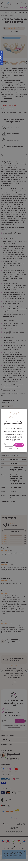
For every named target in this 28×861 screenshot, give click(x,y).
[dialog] (14, 430)
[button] (14, 448)
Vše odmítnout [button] (9, 444)
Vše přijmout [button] (19, 444)
